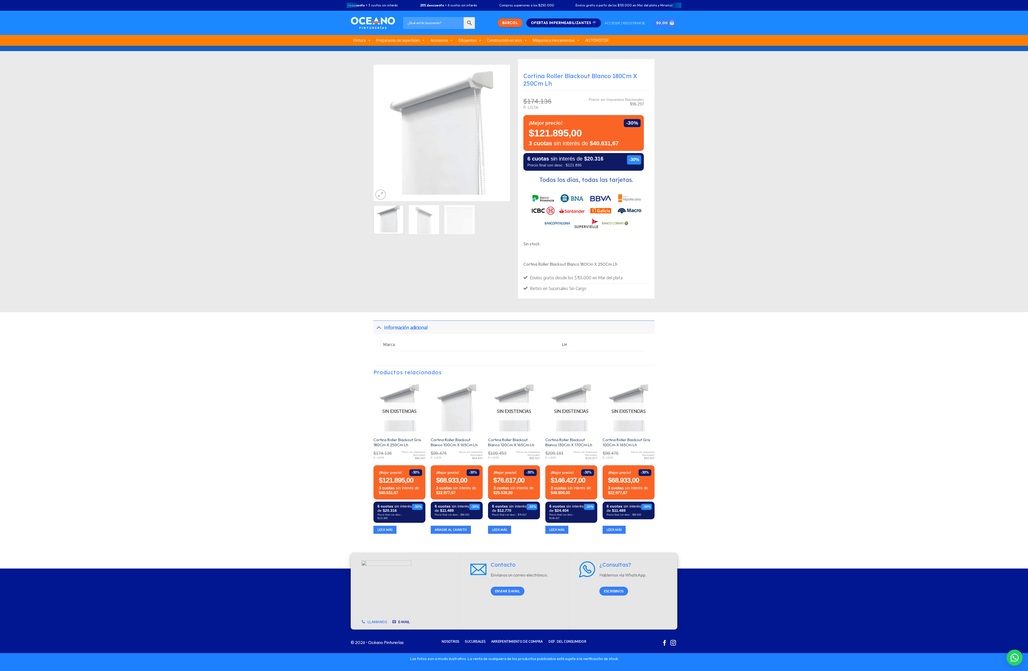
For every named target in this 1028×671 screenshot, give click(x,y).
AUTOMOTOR (597, 40)
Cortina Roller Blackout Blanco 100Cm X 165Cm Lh (454, 442)
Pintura (359, 40)
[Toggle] (378, 327)
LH (564, 344)
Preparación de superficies (398, 40)
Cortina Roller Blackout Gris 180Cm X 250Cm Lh (397, 442)
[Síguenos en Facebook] (664, 643)
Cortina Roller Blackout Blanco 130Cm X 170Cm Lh (568, 442)
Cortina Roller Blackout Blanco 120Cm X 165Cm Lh (511, 442)
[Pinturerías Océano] (373, 22)
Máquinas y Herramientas (554, 40)
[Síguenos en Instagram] (673, 643)
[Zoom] (380, 194)
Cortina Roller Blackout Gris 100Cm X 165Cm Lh (626, 442)
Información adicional (406, 327)
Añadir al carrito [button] (451, 530)
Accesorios (439, 40)
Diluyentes (468, 40)
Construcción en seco (504, 40)
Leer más (385, 530)
